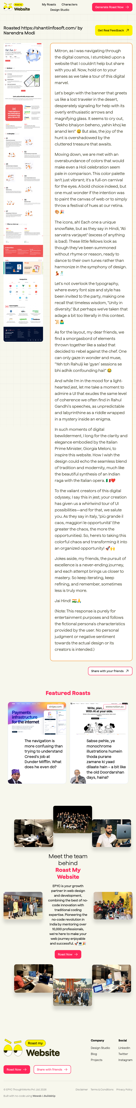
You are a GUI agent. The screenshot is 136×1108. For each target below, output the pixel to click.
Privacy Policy (124, 1089)
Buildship (49, 1096)
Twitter (123, 1053)
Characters (69, 4)
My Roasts (49, 4)
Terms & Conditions (102, 1089)
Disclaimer (82, 1089)
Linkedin (124, 1047)
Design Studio (59, 9)
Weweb (37, 1096)
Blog (94, 1053)
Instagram (125, 1060)
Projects (96, 1060)
